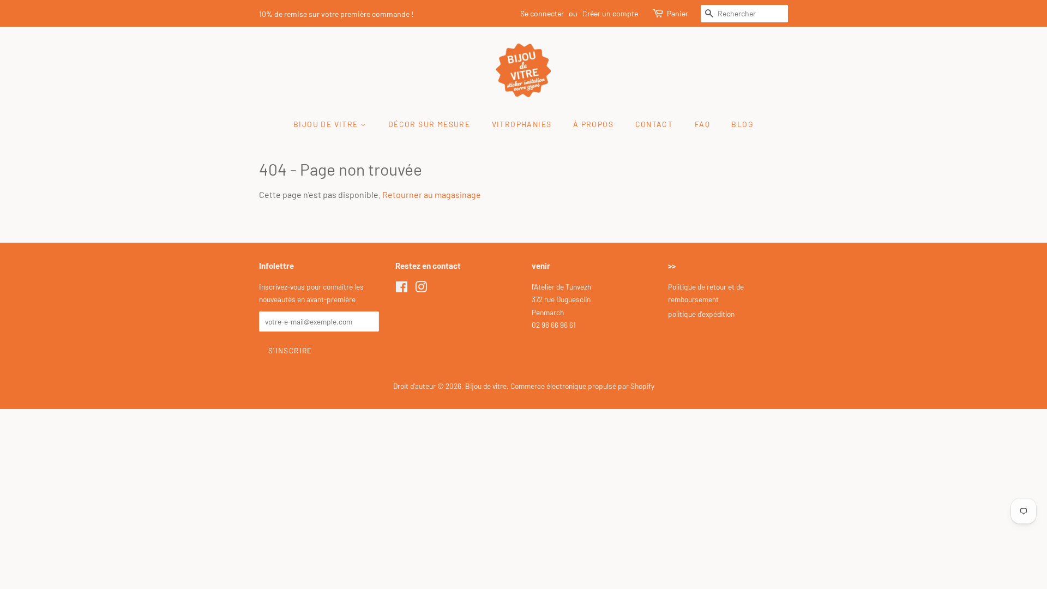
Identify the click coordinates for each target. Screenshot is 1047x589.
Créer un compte (610, 13)
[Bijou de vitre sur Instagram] (421, 288)
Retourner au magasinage (431, 194)
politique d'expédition (701, 313)
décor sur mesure (429, 124)
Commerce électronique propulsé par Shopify (582, 385)
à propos (593, 124)
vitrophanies (522, 124)
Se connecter (542, 13)
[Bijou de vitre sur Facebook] (401, 288)
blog (742, 124)
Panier (677, 13)
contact (654, 124)
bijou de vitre (326, 124)
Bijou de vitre (486, 385)
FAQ (702, 124)
